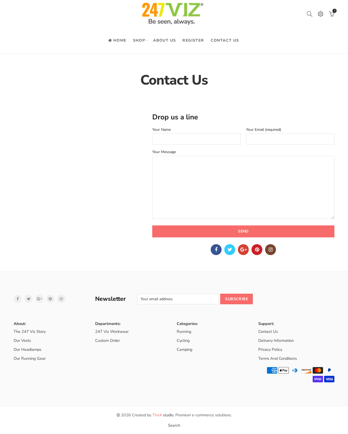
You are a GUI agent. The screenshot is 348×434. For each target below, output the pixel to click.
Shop (139, 40)
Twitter (229, 249)
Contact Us (225, 40)
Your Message (164, 152)
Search (174, 425)
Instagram (270, 249)
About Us (164, 40)
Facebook (216, 249)
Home (119, 40)
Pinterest (256, 249)
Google (243, 249)
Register (193, 40)
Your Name (161, 130)
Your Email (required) (263, 130)
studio (162, 415)
